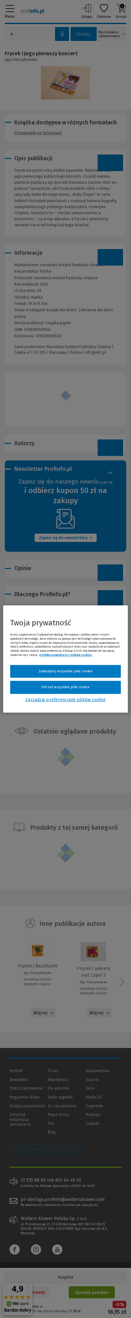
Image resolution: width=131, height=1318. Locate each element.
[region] (65, 659)
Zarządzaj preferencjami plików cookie (65, 699)
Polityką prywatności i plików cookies (65, 654)
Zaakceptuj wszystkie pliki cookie (65, 671)
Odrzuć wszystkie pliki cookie (65, 687)
